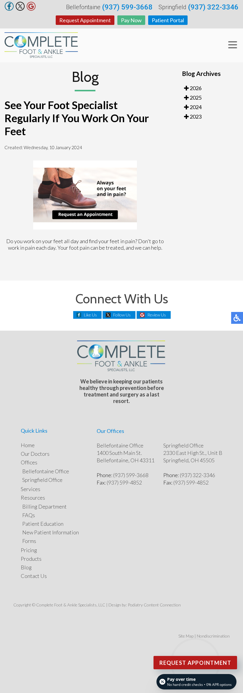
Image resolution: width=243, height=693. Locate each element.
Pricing (29, 550)
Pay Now (131, 20)
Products (31, 558)
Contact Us (34, 576)
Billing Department (44, 506)
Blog (26, 567)
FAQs (28, 515)
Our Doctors (35, 453)
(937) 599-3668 (127, 7)
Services (30, 489)
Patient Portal (168, 20)
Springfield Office (42, 480)
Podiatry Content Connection (154, 604)
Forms (29, 541)
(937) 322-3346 (213, 7)
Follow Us (122, 314)
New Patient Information (50, 532)
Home (28, 445)
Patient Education (42, 523)
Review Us (156, 314)
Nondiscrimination (213, 635)
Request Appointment (85, 20)
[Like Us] (9, 9)
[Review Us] (31, 9)
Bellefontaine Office (45, 471)
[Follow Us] (20, 9)
